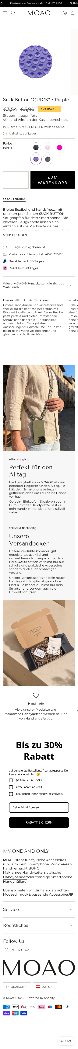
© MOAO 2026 (13, 998)
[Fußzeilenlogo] (39, 968)
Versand (10, 120)
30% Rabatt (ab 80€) (29, 780)
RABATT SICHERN (39, 822)
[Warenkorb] (73, 13)
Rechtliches (15, 925)
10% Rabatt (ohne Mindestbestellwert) (39, 794)
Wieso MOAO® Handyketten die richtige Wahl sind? (33, 285)
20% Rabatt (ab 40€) (29, 787)
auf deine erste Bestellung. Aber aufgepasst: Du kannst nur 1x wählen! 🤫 (38, 772)
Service (11, 909)
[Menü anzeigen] (5, 13)
